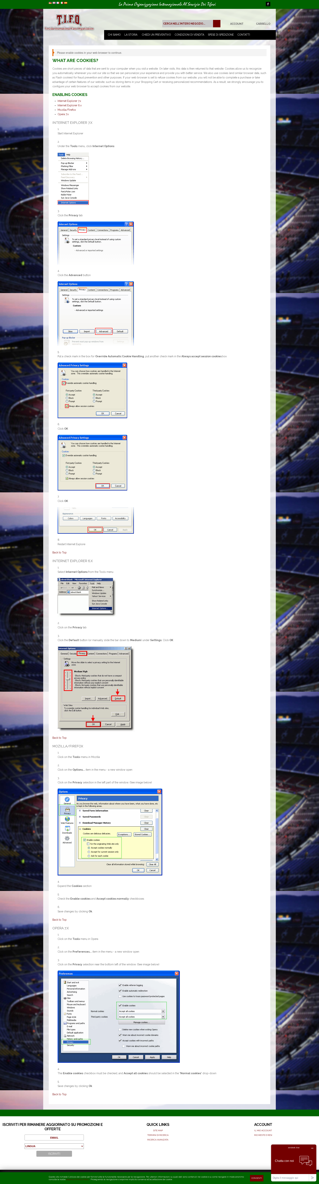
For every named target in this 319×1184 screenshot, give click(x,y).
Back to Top (59, 552)
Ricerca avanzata (157, 1139)
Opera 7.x (63, 114)
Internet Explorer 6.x (70, 105)
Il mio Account (263, 1130)
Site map (158, 1130)
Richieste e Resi (263, 1135)
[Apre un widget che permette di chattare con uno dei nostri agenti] (294, 1163)
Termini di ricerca (158, 1135)
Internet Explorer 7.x (69, 100)
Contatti (243, 34)
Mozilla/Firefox (67, 109)
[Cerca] (216, 23)
